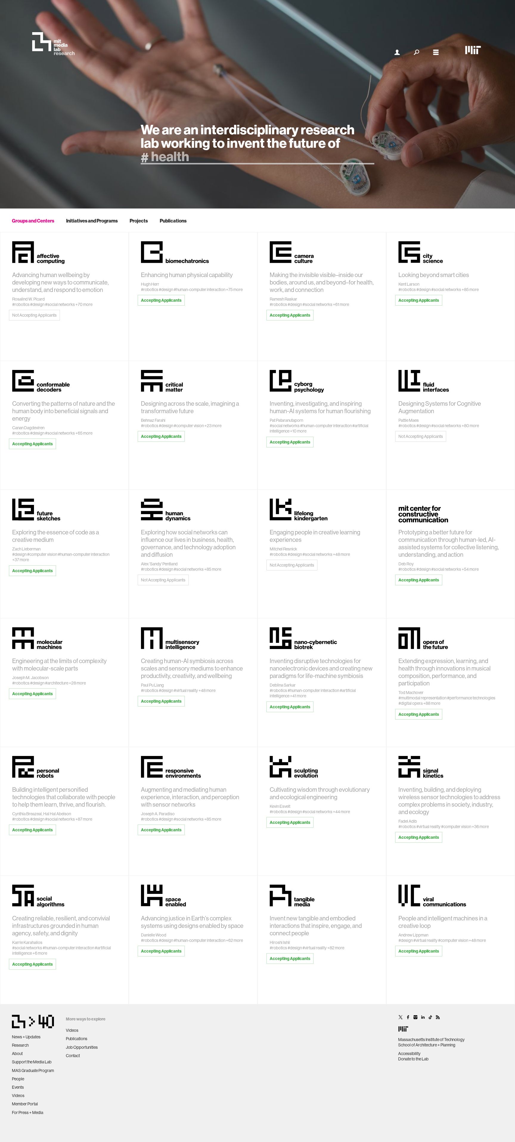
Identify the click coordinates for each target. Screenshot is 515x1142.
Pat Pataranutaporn (286, 420)
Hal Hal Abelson (57, 813)
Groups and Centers (33, 221)
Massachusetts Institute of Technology (431, 1039)
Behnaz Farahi (153, 420)
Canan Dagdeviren (28, 427)
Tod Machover (411, 692)
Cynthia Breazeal (27, 813)
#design (37, 304)
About (17, 1053)
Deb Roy (406, 564)
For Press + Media (27, 1112)
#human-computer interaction (199, 289)
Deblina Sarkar (283, 685)
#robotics (21, 304)
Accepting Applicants (161, 300)
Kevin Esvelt (280, 806)
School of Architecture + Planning (426, 1045)
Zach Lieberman (26, 549)
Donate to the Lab (413, 1059)
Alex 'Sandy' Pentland (159, 564)
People (18, 1079)
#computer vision (189, 425)
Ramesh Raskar (283, 299)
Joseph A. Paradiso (158, 813)
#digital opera (410, 703)
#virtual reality (186, 690)
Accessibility (409, 1053)
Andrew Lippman (413, 935)
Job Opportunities (82, 1047)
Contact (73, 1055)
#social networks (60, 304)
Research (20, 1045)
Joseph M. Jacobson (30, 677)
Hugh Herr (150, 284)
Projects (139, 221)
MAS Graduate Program (33, 1070)
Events (18, 1087)
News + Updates (26, 1037)
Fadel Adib (407, 821)
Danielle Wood (153, 935)
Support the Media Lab (32, 1062)
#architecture (56, 683)
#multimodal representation (422, 698)
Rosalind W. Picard (28, 299)
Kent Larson (408, 284)
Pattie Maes (408, 420)
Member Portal (25, 1104)
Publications (173, 221)
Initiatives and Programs (92, 221)
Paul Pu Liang (152, 685)
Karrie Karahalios (27, 942)
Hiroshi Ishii (280, 942)
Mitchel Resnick (283, 549)
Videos (18, 1095)
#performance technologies (471, 698)
